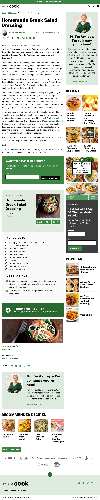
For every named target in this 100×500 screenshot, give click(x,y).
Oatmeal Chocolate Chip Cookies (73, 148)
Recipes (5, 490)
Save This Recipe (50, 178)
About (13, 490)
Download (75, 249)
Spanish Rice (87, 315)
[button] (6, 195)
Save (39, 222)
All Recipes (12, 13)
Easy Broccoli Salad (40, 436)
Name (71, 231)
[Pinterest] (83, 483)
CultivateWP (94, 497)
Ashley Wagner (16, 32)
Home (4, 13)
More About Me (34, 404)
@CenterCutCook (28, 312)
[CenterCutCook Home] (10, 6)
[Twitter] (88, 483)
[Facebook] (79, 483)
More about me (81, 81)
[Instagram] (92, 483)
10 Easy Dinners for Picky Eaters (90, 148)
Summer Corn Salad (23, 436)
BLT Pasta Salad (8, 435)
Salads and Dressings (10, 358)
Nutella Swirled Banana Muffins (71, 117)
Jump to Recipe (27, 38)
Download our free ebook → (50, 2)
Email (8, 173)
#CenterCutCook (50, 312)
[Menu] (98, 6)
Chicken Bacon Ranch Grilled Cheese (88, 269)
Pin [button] (47, 222)
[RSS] (96, 483)
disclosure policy (34, 45)
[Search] (93, 6)
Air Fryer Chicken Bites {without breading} (87, 300)
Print (56, 222)
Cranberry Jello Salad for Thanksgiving (59, 438)
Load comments (11, 450)
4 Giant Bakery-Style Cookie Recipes (88, 284)
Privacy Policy (76, 497)
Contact (22, 490)
